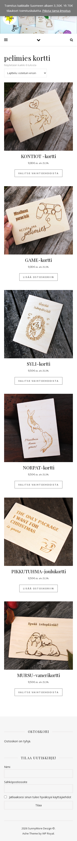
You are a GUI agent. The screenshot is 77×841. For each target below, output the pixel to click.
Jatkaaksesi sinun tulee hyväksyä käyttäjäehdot (40, 797)
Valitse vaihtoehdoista (38, 173)
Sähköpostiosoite (15, 782)
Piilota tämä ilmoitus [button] (56, 11)
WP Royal (48, 833)
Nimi (7, 767)
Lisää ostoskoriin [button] (38, 277)
